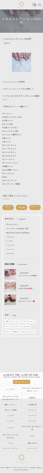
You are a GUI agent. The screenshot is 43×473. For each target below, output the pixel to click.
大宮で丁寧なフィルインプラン (15, 195)
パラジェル (10, 237)
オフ (25, 321)
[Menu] (39, 4)
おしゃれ (26, 326)
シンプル (9, 241)
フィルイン (6, 199)
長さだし (16, 331)
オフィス (32, 321)
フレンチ (8, 326)
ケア (19, 321)
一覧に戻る (22, 207)
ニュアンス (10, 245)
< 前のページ (8, 207)
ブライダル (10, 253)
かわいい (8, 331)
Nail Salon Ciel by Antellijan (17, 233)
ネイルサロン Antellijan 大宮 (17, 228)
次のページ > (35, 207)
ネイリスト (31, 331)
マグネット (17, 326)
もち (23, 331)
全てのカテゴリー (12, 224)
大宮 (7, 321)
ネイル (13, 321)
